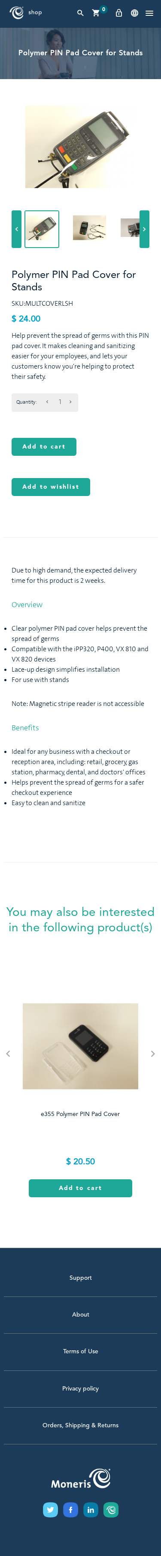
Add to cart (44, 447)
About (80, 1315)
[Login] (119, 13)
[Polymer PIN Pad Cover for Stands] (41, 227)
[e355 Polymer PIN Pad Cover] (80, 1046)
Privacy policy (80, 1389)
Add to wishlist (50, 487)
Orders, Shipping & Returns (80, 1426)
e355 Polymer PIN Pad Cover (80, 1114)
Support (81, 1278)
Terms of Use (80, 1352)
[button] (149, 14)
